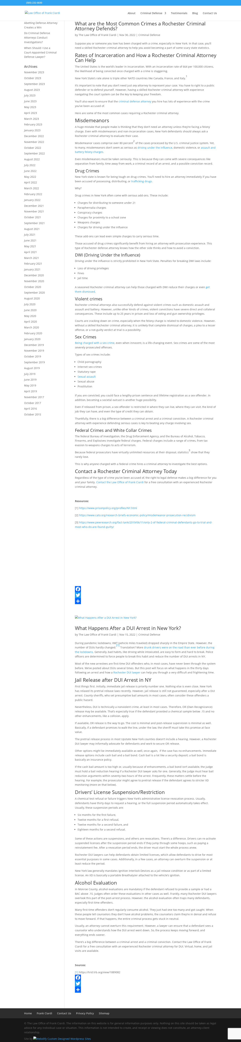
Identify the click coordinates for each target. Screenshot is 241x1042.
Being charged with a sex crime (94, 343)
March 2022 (31, 188)
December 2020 (34, 275)
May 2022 (30, 177)
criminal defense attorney (135, 101)
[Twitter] (146, 595)
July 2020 (29, 304)
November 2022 (34, 142)
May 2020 (30, 316)
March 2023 (31, 119)
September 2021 (34, 223)
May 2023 (30, 107)
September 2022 (34, 153)
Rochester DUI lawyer (126, 672)
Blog (195, 13)
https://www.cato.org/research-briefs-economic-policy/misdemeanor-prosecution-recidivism (137, 515)
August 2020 (32, 298)
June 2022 (30, 171)
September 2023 (34, 84)
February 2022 (33, 194)
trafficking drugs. (142, 181)
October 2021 (32, 217)
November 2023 (34, 72)
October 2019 (32, 356)
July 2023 (29, 95)
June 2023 (30, 101)
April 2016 (30, 408)
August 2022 (32, 159)
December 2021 (34, 206)
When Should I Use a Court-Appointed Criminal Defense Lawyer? (40, 52)
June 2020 (30, 310)
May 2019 (30, 385)
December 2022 (34, 136)
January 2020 (32, 339)
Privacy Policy (85, 1013)
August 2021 (32, 229)
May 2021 (30, 246)
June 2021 (30, 240)
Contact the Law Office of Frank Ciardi (120, 482)
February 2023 (33, 124)
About (132, 13)
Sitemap (104, 1013)
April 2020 (30, 321)
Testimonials (179, 13)
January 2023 (32, 130)
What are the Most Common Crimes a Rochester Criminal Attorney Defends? (140, 26)
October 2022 (32, 148)
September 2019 (34, 362)
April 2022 (30, 182)
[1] (118, 645)
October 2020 (32, 287)
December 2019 (34, 345)
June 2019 (30, 379)
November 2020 (34, 281)
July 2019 (29, 374)
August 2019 (32, 368)
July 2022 (29, 165)
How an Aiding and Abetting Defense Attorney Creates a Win (40, 23)
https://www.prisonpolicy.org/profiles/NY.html (108, 508)
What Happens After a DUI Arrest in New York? (128, 628)
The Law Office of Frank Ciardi (97, 35)
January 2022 (32, 200)
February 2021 (33, 263)
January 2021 (32, 269)
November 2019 (34, 350)
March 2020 (31, 327)
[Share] (146, 601)
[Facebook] (146, 589)
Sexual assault (87, 376)
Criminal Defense (151, 13)
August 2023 (32, 90)
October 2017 (32, 403)
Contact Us (210, 13)
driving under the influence (155, 147)
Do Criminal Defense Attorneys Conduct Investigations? (37, 37)
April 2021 (30, 252)
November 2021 (34, 211)
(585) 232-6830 (34, 2)
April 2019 (30, 391)
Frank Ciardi (44, 1013)
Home (28, 1013)
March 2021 (31, 258)
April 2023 (30, 113)
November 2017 (34, 397)
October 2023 (32, 78)
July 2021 (29, 234)
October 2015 (32, 414)
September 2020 (34, 292)
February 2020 (33, 333)
